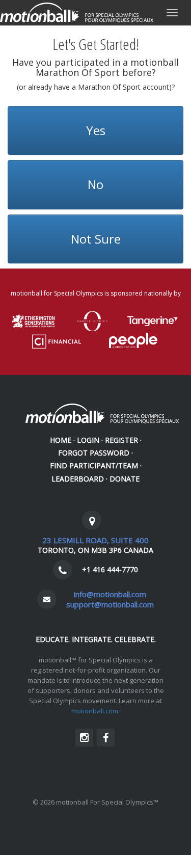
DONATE (125, 479)
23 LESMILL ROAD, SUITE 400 (95, 540)
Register (121, 440)
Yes (95, 130)
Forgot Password (93, 453)
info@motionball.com (110, 594)
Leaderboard (77, 479)
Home (60, 440)
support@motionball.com (110, 604)
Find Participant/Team (94, 465)
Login (88, 440)
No (95, 184)
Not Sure (96, 238)
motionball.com (94, 710)
